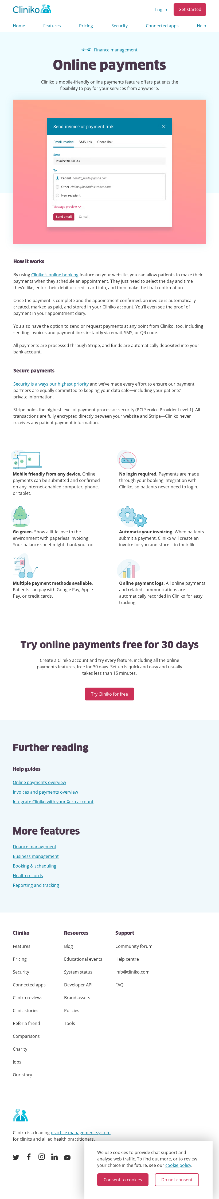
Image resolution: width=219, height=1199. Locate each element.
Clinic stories (25, 1010)
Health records (28, 875)
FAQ (119, 985)
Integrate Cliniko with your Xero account (53, 802)
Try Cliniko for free (109, 694)
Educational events (83, 959)
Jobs (17, 1062)
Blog (68, 946)
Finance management (116, 50)
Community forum (133, 946)
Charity (20, 1049)
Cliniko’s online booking (55, 275)
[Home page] (20, 1115)
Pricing (86, 26)
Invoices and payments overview (45, 792)
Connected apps (162, 26)
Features (52, 26)
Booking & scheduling (34, 866)
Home (19, 26)
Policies (71, 1010)
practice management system (81, 1133)
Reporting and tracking (36, 885)
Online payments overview (39, 782)
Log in (161, 10)
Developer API (78, 985)
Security (119, 26)
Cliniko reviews (27, 998)
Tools (69, 1023)
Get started (189, 9)
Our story (22, 1075)
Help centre (127, 959)
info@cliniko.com (132, 972)
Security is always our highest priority (51, 384)
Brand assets (77, 998)
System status (78, 972)
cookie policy (178, 1165)
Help (201, 26)
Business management (36, 856)
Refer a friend (26, 1023)
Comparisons (26, 1036)
